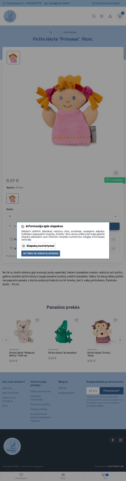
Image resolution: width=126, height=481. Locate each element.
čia (29, 239)
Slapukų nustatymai (40, 245)
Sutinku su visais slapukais (40, 253)
